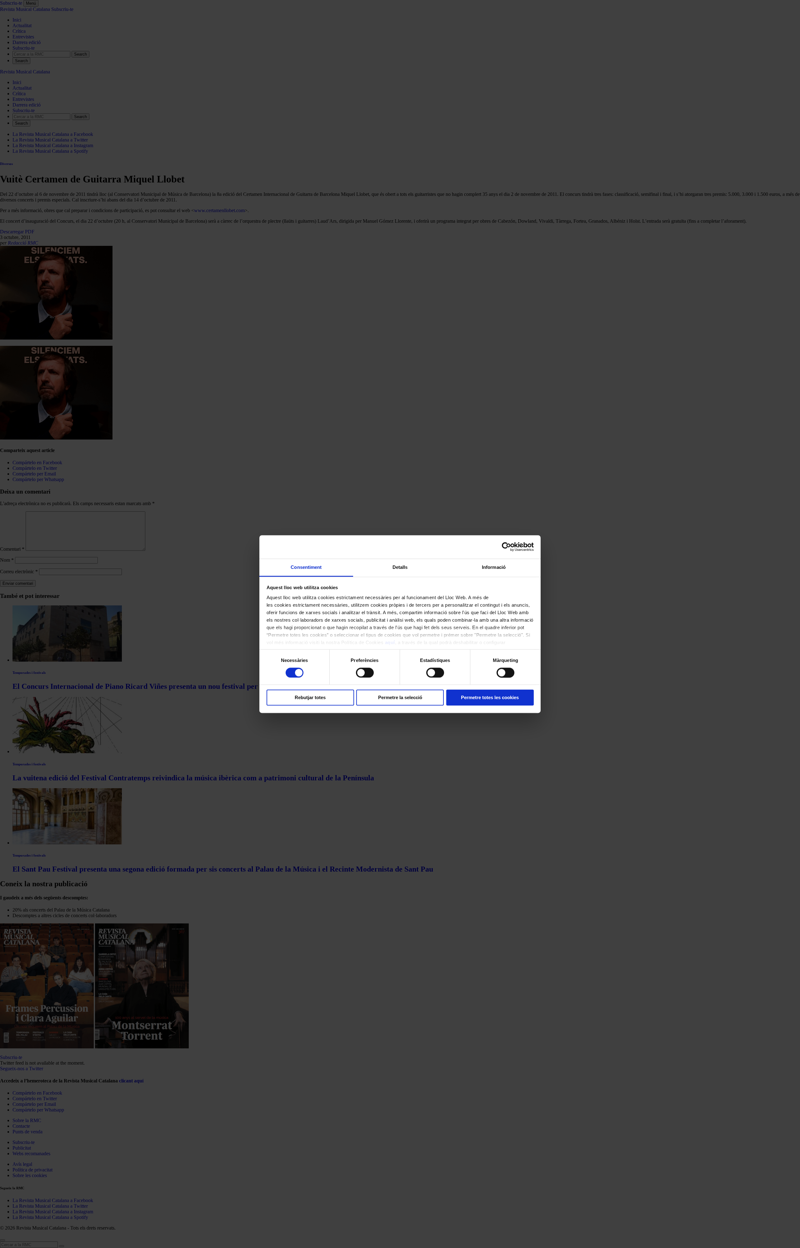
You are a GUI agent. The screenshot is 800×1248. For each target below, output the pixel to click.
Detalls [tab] (400, 567)
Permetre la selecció (400, 697)
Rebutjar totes (310, 697)
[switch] (365, 673)
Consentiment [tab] (306, 567)
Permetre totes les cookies (490, 697)
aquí (390, 642)
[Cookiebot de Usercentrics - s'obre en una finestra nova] (506, 546)
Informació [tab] (494, 567)
